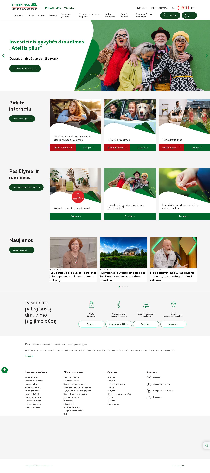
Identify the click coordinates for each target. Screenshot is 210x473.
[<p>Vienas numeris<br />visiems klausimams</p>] (119, 304)
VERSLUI (69, 8)
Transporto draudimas (34, 381)
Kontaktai (142, 8)
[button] (3, 55)
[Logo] (24, 6)
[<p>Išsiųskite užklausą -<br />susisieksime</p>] (146, 304)
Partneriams (69, 401)
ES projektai (68, 404)
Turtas (31, 15)
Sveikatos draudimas (33, 397)
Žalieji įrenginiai (31, 377)
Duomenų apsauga (71, 397)
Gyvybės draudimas (33, 401)
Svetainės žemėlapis (72, 407)
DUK (65, 414)
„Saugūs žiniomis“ (124, 15)
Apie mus (111, 381)
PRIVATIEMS (53, 8)
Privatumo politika (178, 466)
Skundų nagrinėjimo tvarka (74, 384)
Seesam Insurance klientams (75, 394)
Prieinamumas (113, 404)
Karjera (110, 397)
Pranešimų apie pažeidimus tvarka (77, 387)
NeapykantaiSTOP (32, 394)
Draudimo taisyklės (71, 381)
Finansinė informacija (116, 384)
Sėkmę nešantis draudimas (144, 15)
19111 (184, 7)
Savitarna (174, 15)
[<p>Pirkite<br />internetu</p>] (91, 304)
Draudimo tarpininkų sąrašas (119, 394)
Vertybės (111, 391)
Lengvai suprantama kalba (74, 411)
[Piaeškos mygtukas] (173, 8)
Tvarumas (111, 387)
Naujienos (111, 377)
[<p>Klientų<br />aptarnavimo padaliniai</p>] (173, 304)
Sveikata (53, 15)
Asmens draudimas (32, 387)
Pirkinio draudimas (32, 407)
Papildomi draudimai (33, 404)
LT (192, 7)
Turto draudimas (31, 384)
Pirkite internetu (159, 8)
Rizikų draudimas (110, 15)
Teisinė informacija (71, 377)
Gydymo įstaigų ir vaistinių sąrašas (77, 391)
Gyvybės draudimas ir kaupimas (89, 15)
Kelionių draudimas (32, 391)
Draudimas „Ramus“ (66, 15)
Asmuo (41, 15)
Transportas (18, 15)
